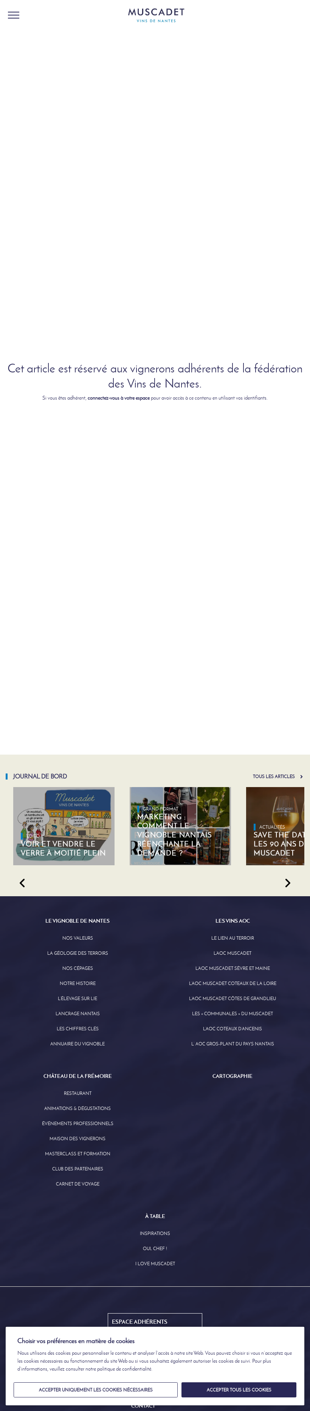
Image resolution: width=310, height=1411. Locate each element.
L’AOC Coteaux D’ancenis (232, 1028)
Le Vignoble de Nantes (77, 920)
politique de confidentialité (124, 1369)
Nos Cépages (77, 968)
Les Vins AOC (232, 920)
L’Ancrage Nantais (78, 1013)
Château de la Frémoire (77, 1076)
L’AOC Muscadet (232, 953)
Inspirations (155, 1233)
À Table (155, 1216)
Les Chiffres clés (78, 1028)
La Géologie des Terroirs (77, 953)
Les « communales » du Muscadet (232, 1013)
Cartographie (232, 1076)
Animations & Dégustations (77, 1108)
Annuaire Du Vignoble (77, 1044)
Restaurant (77, 1093)
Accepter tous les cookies (239, 1389)
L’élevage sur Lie (77, 998)
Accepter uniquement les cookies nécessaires (96, 1389)
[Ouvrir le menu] (13, 15)
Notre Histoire (78, 983)
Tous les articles (274, 776)
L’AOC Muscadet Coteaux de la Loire (232, 983)
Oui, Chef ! (155, 1248)
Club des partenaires (77, 1169)
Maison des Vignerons (77, 1138)
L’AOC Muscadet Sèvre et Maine (232, 968)
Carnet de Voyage (77, 1184)
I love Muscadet (155, 1263)
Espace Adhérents (139, 1321)
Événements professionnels (77, 1123)
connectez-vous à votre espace (119, 398)
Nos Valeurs (77, 938)
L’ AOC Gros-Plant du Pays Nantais (232, 1044)
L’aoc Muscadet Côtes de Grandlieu (232, 998)
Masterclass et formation (77, 1153)
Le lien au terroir (232, 938)
